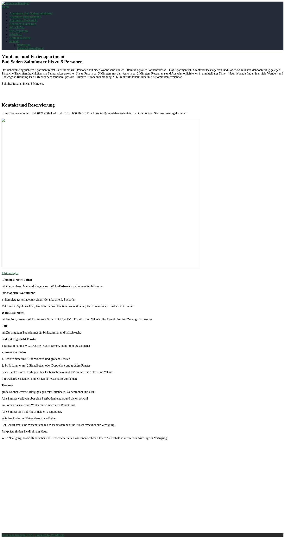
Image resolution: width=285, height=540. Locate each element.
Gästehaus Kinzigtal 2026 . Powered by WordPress (33, 535)
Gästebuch (15, 34)
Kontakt (14, 41)
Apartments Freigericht (23, 20)
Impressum (23, 44)
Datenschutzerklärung (30, 48)
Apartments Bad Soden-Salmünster (30, 13)
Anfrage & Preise (20, 37)
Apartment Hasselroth (22, 23)
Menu (5, 6)
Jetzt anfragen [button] (10, 273)
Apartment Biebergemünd (25, 16)
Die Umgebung (18, 30)
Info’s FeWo (16, 27)
